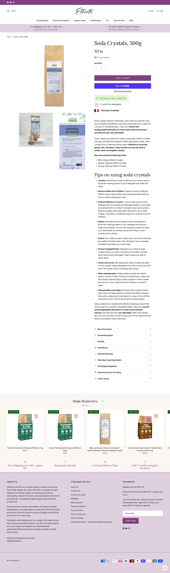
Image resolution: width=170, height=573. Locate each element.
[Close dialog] (127, 259)
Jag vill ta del (62, 303)
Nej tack (62, 310)
